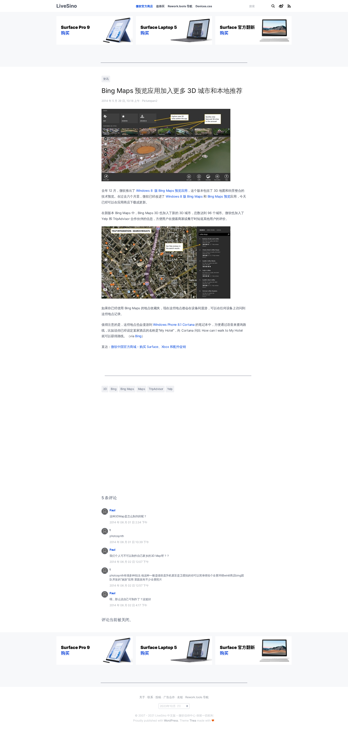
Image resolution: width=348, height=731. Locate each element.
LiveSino (66, 6)
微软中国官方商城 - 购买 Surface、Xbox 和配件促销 (148, 347)
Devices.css (204, 6)
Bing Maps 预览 (219, 196)
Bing (138, 336)
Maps (141, 389)
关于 (142, 697)
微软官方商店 (144, 6)
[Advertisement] (174, 54)
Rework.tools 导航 (180, 6)
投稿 (158, 697)
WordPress (171, 720)
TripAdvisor (156, 389)
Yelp (170, 389)
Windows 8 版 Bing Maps (184, 196)
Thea (193, 720)
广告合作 (169, 697)
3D (105, 389)
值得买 (160, 6)
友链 (180, 697)
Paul (112, 510)
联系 (150, 697)
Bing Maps (127, 389)
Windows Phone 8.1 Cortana (174, 325)
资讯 (106, 78)
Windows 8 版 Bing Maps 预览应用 (161, 191)
